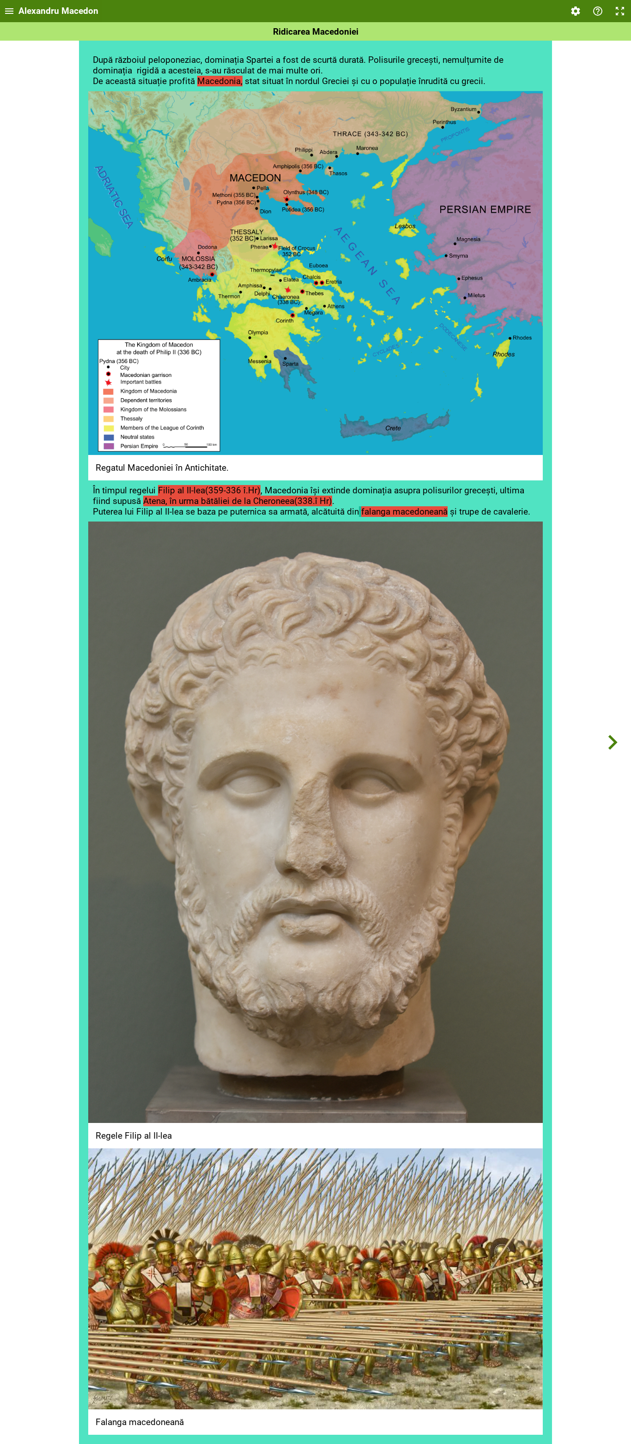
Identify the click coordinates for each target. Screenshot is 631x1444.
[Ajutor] (598, 11)
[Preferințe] (575, 11)
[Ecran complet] (620, 11)
